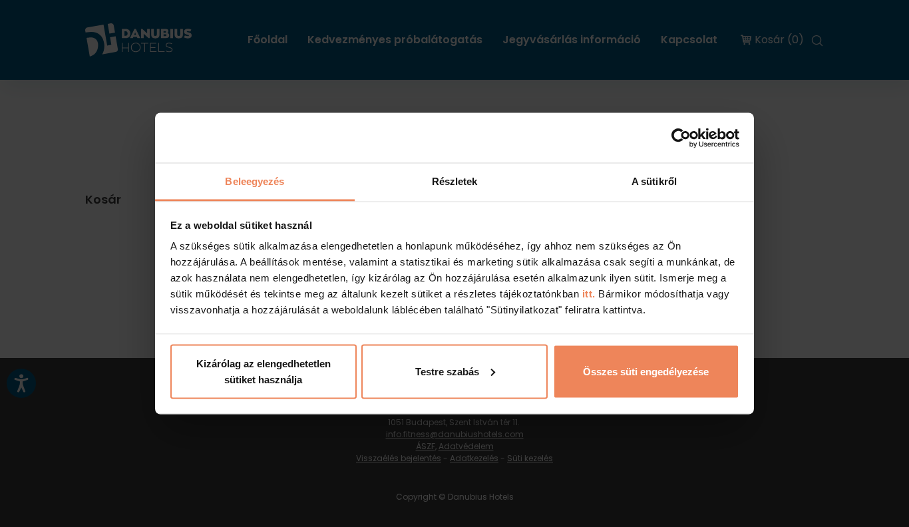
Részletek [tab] (455, 181)
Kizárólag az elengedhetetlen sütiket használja (263, 371)
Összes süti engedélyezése (646, 371)
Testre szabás (447, 371)
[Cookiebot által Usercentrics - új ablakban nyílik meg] (681, 138)
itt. (587, 293)
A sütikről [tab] (654, 181)
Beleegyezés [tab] (254, 181)
